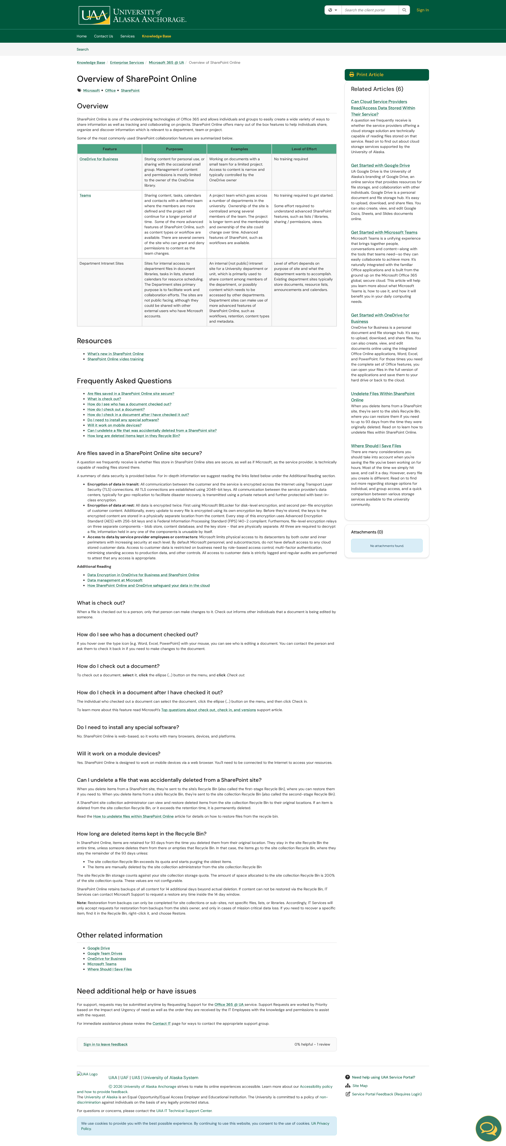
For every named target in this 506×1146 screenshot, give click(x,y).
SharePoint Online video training (115, 359)
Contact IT (162, 1023)
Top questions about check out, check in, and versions (208, 709)
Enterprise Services (127, 62)
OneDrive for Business (99, 159)
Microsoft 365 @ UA (166, 62)
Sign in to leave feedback (106, 1044)
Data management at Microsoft (115, 580)
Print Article (369, 74)
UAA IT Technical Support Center (184, 1110)
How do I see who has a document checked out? (129, 404)
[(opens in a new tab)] (132, 15)
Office (110, 90)
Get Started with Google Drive (380, 165)
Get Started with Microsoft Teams (384, 232)
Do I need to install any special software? (123, 419)
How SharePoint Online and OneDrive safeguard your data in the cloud (148, 585)
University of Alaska (101, 1097)
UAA (113, 1077)
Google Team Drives (104, 953)
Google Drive (98, 948)
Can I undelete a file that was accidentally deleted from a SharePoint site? (152, 430)
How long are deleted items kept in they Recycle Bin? (133, 435)
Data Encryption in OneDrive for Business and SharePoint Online (143, 574)
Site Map (360, 1085)
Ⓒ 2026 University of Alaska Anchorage (142, 1086)
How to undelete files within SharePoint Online (133, 816)
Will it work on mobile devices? (114, 425)
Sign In (423, 10)
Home (82, 36)
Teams (85, 195)
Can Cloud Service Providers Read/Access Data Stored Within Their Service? (383, 108)
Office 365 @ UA (229, 1004)
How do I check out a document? (116, 409)
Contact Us (103, 36)
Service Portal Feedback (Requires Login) (387, 1094)
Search (84, 49)
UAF (124, 1077)
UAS (136, 1077)
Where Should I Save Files (109, 969)
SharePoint (130, 90)
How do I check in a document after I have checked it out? (138, 414)
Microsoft (91, 90)
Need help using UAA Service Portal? (383, 1077)
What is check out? (104, 398)
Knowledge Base (156, 36)
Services (127, 36)
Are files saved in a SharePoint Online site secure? (130, 393)
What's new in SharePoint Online (115, 353)
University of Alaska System (170, 1077)
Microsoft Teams (101, 964)
